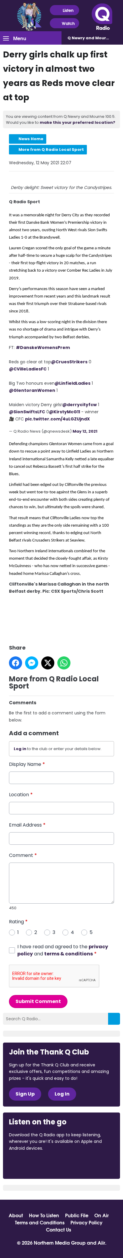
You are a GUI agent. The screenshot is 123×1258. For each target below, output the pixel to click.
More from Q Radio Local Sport (51, 149)
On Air (101, 1215)
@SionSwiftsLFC (27, 412)
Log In (62, 1093)
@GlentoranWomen (32, 390)
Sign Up (25, 1093)
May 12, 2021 (85, 431)
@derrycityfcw (79, 405)
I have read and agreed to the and (62, 950)
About (16, 1215)
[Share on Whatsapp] (63, 662)
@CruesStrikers (69, 362)
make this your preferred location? (77, 122)
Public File (76, 1215)
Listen (68, 10)
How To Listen (44, 1215)
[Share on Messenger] (31, 662)
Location (21, 794)
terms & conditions (68, 953)
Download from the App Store (32, 1164)
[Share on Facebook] (15, 662)
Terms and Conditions (39, 1222)
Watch (68, 23)
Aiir (101, 1242)
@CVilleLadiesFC (28, 369)
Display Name (27, 764)
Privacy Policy (86, 1222)
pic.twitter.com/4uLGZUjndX (57, 419)
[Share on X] (47, 662)
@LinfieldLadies (72, 383)
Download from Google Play (82, 1164)
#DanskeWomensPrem (43, 348)
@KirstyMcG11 (64, 412)
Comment (23, 855)
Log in (20, 749)
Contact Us (58, 1229)
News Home (31, 139)
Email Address (27, 825)
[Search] (114, 1019)
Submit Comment (38, 1001)
